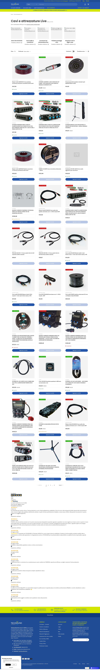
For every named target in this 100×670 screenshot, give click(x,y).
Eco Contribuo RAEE (44, 638)
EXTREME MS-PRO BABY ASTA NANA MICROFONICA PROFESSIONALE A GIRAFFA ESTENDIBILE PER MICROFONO (49, 467)
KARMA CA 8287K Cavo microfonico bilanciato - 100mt (50, 169)
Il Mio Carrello (61, 634)
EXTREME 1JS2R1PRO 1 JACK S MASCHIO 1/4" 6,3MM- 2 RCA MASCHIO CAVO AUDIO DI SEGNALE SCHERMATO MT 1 (49, 83)
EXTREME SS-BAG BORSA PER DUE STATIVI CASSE (49, 425)
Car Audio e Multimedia (15, 7)
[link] (39, 485)
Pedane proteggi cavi (57, 41)
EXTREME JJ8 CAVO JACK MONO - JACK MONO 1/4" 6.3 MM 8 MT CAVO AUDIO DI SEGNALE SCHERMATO (76, 383)
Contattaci (75, 663)
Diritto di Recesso (43, 629)
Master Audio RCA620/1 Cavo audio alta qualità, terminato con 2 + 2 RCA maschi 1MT (49, 211)
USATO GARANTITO (51, 8)
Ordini (59, 629)
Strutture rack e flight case (70, 41)
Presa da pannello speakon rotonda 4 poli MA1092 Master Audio (75, 82)
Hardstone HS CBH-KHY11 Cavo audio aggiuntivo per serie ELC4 (74, 169)
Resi (59, 631)
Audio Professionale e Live (39, 7)
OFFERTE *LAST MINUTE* (83, 8)
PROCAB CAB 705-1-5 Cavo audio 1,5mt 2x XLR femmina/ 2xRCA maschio (49, 253)
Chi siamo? (32, 1)
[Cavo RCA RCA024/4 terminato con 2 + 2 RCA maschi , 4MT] (50, 280)
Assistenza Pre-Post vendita (46, 636)
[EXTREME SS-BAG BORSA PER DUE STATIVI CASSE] (50, 410)
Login (59, 626)
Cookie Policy (42, 641)
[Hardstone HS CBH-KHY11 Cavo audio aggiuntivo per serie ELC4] (76, 155)
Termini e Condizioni (44, 626)
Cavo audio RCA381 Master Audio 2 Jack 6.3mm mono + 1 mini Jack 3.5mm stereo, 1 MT (76, 253)
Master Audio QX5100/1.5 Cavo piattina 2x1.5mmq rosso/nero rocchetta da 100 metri (23, 82)
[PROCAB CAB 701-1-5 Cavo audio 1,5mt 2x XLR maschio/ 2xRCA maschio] (23, 239)
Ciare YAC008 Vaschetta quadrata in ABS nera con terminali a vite (50, 382)
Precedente (13, 505)
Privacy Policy (42, 643)
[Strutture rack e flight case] (70, 33)
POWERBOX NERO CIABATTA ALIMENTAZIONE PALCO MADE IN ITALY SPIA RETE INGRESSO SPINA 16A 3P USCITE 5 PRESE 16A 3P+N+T (49, 126)
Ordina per (20, 51)
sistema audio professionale (33, 24)
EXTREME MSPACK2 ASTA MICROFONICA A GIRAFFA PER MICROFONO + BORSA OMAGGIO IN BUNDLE (76, 126)
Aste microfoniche (16, 40)
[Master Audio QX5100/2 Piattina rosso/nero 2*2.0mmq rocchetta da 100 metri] (23, 155)
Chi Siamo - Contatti (44, 624)
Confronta (68, 51)
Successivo (19, 505)
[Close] (20, 656)
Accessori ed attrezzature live (43, 41)
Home (12, 14)
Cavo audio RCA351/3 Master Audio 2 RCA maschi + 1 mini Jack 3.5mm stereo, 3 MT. (22, 295)
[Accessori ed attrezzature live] (43, 33)
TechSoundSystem (23, 651)
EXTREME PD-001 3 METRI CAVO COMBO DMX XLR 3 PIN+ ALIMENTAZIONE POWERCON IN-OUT (23, 383)
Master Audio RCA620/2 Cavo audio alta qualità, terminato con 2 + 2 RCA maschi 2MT (76, 425)
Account (60, 624)
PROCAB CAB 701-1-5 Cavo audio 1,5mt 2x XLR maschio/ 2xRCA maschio (23, 253)
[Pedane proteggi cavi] (56, 33)
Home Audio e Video (27, 7)
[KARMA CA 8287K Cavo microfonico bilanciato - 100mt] (50, 155)
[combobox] (51, 4)
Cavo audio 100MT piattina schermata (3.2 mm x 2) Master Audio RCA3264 (76, 295)
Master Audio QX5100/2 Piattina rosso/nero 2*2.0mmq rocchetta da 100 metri (22, 169)
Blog (83, 1)
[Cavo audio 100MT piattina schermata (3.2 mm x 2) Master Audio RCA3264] (76, 280)
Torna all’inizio (50, 615)
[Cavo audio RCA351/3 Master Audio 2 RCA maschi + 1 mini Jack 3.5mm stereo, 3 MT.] (23, 280)
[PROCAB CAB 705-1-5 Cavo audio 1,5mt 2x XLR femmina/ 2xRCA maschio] (50, 239)
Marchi (87, 1)
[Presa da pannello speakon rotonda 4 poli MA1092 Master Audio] (76, 68)
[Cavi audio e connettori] (30, 33)
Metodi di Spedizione (44, 631)
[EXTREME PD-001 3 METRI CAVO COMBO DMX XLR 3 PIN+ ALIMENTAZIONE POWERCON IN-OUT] (23, 367)
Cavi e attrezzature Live (18, 14)
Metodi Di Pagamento (44, 634)
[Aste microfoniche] (16, 33)
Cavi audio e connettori (30, 41)
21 (54, 485)
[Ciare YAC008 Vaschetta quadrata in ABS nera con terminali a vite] (50, 367)
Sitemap (83, 663)
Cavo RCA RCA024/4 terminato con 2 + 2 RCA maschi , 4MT (49, 295)
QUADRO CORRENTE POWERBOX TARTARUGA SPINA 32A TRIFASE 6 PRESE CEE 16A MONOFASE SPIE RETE (23, 212)
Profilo (59, 636)
